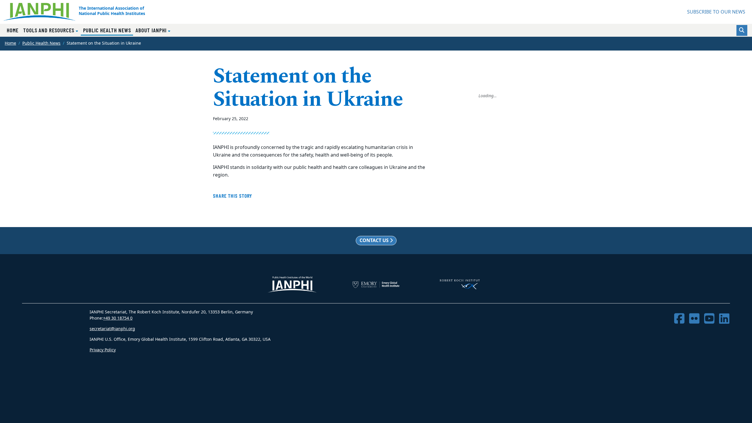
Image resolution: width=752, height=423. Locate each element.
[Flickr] (694, 319)
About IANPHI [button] (151, 30)
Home (13, 30)
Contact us (375, 240)
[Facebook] (679, 319)
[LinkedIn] (724, 319)
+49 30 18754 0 (117, 318)
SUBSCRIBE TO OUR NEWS (716, 12)
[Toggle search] (741, 30)
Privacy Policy (103, 350)
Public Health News (108, 29)
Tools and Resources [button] (49, 30)
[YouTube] (709, 319)
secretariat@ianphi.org (112, 329)
